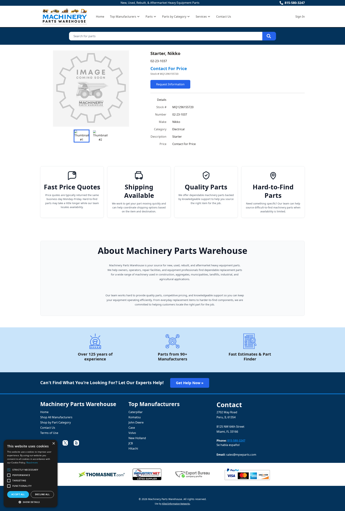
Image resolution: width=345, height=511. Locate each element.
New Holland (137, 438)
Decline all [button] (42, 494)
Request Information (170, 84)
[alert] (31, 473)
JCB (130, 443)
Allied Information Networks (176, 503)
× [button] (53, 443)
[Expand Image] (135, 120)
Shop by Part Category (55, 422)
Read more (32, 462)
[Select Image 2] (100, 136)
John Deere (136, 422)
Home (100, 17)
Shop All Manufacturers (56, 417)
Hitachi (133, 448)
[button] (30, 502)
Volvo (132, 433)
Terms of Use (49, 433)
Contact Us (223, 17)
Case (131, 428)
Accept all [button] (18, 494)
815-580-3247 (295, 3)
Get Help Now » (189, 382)
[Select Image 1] (81, 136)
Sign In (300, 17)
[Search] (269, 36)
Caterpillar (135, 412)
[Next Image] (136, 88)
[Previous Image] (46, 88)
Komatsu (134, 417)
